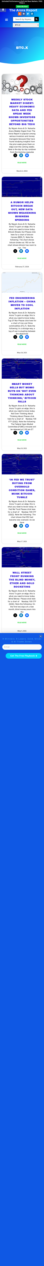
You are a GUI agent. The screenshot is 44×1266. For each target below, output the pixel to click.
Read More (22, 163)
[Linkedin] (32, 13)
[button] (3, 9)
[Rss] (19, 13)
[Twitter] (28, 13)
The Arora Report (23, 10)
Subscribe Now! (22, 6)
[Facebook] (24, 13)
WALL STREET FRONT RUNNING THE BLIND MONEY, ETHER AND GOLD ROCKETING (22, 579)
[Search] (36, 19)
